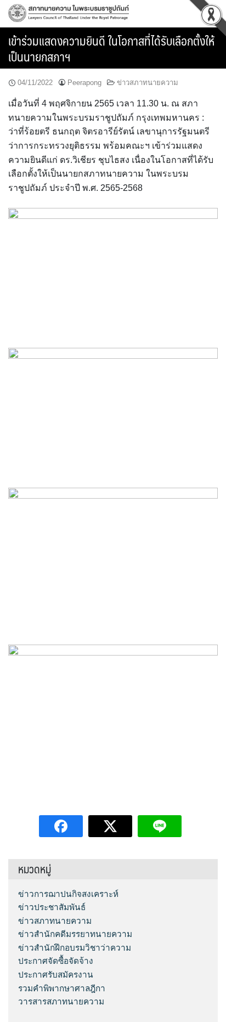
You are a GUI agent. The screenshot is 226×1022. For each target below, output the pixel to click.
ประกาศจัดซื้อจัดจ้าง (55, 960)
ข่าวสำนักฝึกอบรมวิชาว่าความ (74, 947)
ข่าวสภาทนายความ (147, 82)
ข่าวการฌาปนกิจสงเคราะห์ (68, 894)
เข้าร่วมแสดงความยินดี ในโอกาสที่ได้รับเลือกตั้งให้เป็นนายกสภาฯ (111, 48)
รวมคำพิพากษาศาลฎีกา (61, 988)
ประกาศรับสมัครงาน (55, 974)
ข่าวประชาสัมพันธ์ (52, 907)
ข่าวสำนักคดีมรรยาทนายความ (75, 934)
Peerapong (84, 82)
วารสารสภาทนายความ (61, 1001)
